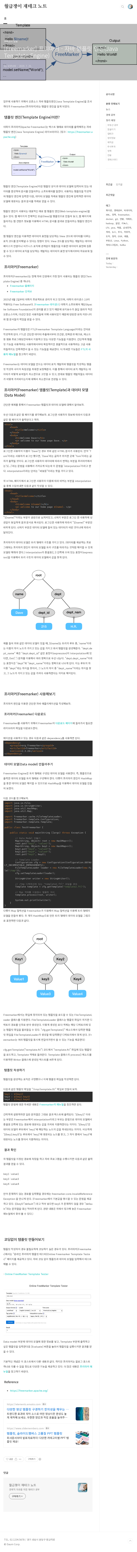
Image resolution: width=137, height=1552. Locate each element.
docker (109, 219)
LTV (107, 227)
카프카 (127, 231)
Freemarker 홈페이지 (22, 285)
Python (124, 240)
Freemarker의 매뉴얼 (51, 1104)
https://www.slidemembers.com (25, 1428)
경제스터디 (112, 159)
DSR (120, 236)
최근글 (109, 184)
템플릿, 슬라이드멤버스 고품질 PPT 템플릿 (34, 1433)
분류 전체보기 (113, 103)
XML (108, 214)
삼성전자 (127, 227)
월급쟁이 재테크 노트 (25, 6)
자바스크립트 (112, 244)
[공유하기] (16, 1459)
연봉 (109, 155)
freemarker (123, 214)
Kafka (123, 244)
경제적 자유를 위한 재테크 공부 (24, 1489)
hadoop (110, 223)
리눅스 (125, 223)
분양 (118, 223)
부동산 (109, 240)
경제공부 (118, 210)
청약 (114, 236)
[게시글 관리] (20, 1459)
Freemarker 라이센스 (47, 304)
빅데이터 (128, 210)
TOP (130, 1541)
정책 (109, 150)
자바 (108, 231)
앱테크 (110, 133)
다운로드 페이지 (64, 723)
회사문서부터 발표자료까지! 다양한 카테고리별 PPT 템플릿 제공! (38, 1439)
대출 (126, 236)
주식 (120, 231)
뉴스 (108, 109)
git (116, 219)
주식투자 (111, 146)
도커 (108, 236)
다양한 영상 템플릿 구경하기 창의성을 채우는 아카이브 (38, 1409)
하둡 (119, 227)
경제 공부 (110, 114)
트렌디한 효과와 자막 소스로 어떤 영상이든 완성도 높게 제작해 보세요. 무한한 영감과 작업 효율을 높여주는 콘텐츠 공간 (37, 1415)
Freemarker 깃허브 (21, 291)
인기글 (119, 184)
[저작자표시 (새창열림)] (39, 1459)
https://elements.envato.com (24, 1404)
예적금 (110, 142)
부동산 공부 (112, 125)
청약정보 (111, 137)
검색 (122, 6)
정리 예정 (110, 120)
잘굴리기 (111, 129)
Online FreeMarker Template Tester (26, 1274)
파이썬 (109, 210)
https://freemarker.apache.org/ (29, 1390)
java (113, 227)
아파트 (129, 219)
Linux (116, 240)
